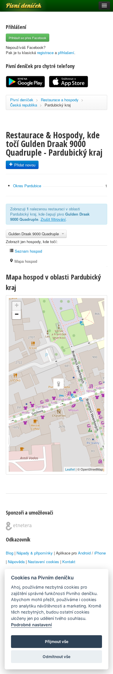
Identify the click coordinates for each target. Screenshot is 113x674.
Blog (9, 553)
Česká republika (23, 105)
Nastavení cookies (43, 561)
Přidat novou (24, 165)
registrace (45, 52)
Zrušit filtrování (53, 219)
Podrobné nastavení (31, 624)
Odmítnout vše (56, 656)
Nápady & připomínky (35, 553)
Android (84, 553)
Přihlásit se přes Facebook (27, 37)
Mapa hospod (25, 261)
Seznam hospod (28, 251)
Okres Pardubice (27, 185)
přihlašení (66, 52)
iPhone (100, 553)
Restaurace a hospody (60, 99)
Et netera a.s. (19, 526)
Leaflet (70, 469)
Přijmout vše (56, 641)
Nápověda (16, 561)
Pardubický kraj (58, 105)
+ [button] (17, 305)
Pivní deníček (17, 3)
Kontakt (68, 561)
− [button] (17, 314)
